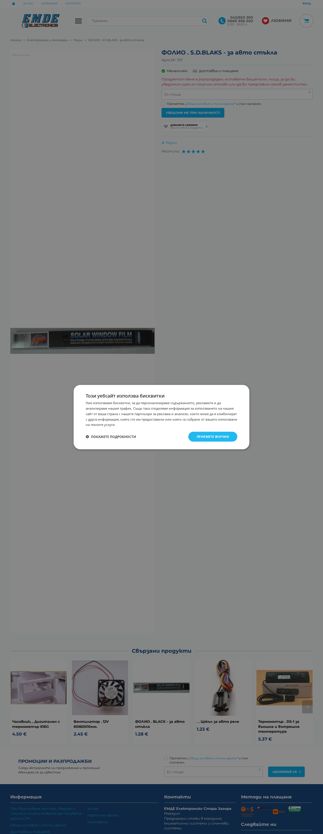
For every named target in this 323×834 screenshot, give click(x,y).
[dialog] (161, 417)
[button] (111, 436)
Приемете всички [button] (213, 436)
